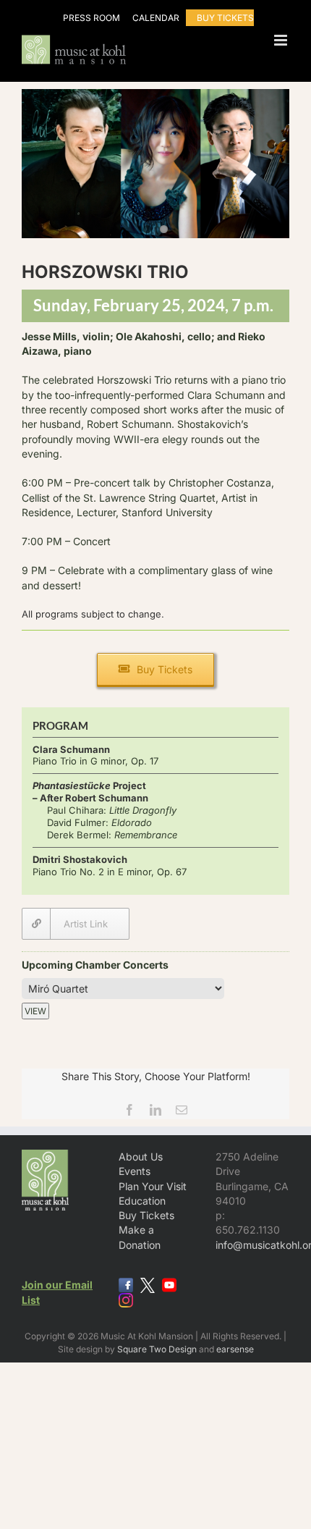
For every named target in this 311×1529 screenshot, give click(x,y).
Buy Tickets (146, 1215)
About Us (141, 1156)
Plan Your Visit (153, 1186)
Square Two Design (157, 1349)
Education (142, 1201)
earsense (235, 1349)
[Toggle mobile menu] (281, 40)
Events (134, 1171)
